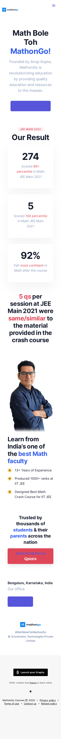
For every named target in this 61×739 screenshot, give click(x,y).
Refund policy (49, 703)
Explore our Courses (30, 106)
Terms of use (11, 703)
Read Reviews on (31, 554)
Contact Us (20, 601)
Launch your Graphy (32, 672)
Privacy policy (48, 700)
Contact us (30, 703)
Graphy (33, 682)
